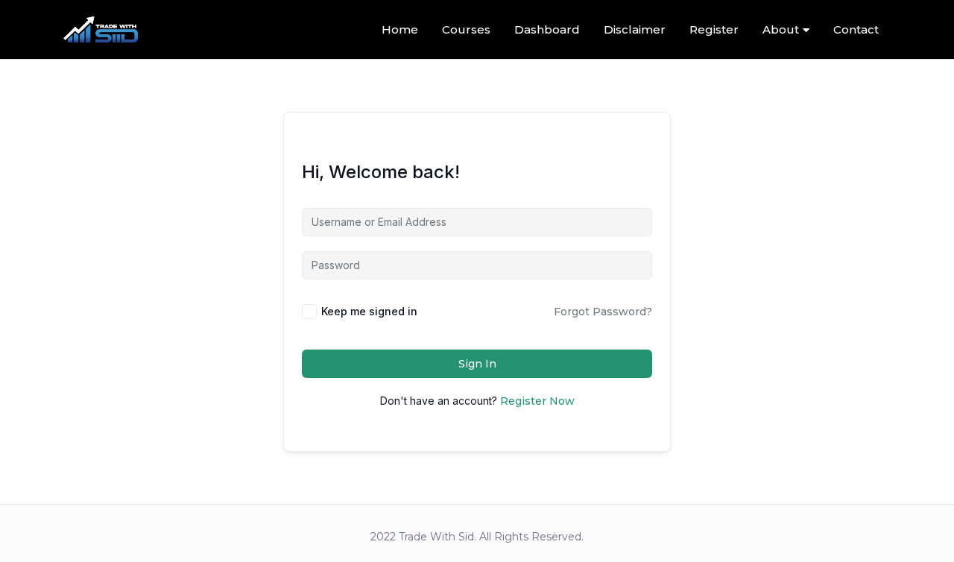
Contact (856, 29)
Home (400, 29)
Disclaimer (635, 29)
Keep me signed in (369, 311)
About (780, 29)
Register (714, 29)
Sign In (477, 363)
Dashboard (547, 29)
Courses (466, 29)
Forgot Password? (603, 311)
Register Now (537, 401)
